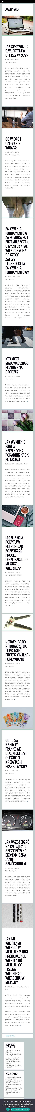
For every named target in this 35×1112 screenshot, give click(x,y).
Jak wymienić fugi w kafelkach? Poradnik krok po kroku (17, 450)
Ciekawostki (13, 62)
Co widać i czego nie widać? (13, 143)
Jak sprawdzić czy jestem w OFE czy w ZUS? (16, 51)
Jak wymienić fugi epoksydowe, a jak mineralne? (13, 1058)
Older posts (9, 1035)
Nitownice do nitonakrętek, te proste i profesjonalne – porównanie (17, 650)
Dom (27, 463)
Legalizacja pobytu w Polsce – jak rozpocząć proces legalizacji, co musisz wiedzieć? (16, 553)
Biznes (12, 279)
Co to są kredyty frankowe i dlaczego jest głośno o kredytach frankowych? (16, 753)
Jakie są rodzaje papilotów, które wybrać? (13, 1051)
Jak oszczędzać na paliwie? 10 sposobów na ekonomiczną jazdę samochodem (17, 852)
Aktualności (13, 575)
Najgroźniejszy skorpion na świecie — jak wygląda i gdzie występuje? (14, 1089)
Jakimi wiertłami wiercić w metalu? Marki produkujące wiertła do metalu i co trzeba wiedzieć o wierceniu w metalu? (16, 960)
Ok (8, 1109)
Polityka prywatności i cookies (20, 1109)
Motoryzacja (13, 870)
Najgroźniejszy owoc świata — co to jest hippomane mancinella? (14, 1081)
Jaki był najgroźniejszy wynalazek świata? (13, 1085)
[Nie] (33, 1105)
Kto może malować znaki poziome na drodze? (17, 365)
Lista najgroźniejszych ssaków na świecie (13, 1093)
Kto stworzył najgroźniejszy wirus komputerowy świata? (13, 1078)
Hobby (18, 154)
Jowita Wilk (20, 463)
